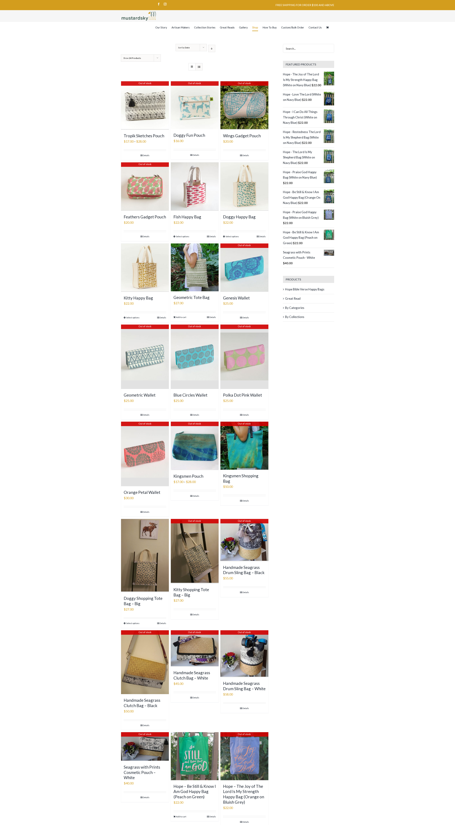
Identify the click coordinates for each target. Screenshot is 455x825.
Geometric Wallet (140, 394)
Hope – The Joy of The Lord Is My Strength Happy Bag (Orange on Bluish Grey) (243, 794)
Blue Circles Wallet (190, 394)
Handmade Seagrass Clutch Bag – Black (142, 703)
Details (146, 155)
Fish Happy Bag (187, 216)
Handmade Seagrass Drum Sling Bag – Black (243, 570)
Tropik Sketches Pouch (144, 135)
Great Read (293, 298)
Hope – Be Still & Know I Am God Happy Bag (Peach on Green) (194, 791)
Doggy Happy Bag (239, 216)
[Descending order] (211, 48)
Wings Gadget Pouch (242, 135)
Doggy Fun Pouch (189, 135)
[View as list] (199, 66)
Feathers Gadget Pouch (145, 216)
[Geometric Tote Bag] (195, 267)
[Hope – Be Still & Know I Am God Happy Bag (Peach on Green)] (195, 756)
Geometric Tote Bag (191, 297)
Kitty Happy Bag (138, 297)
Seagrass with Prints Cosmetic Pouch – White (142, 772)
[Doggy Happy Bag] (244, 186)
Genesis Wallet (236, 297)
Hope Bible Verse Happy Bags (304, 289)
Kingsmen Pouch (188, 476)
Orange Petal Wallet (142, 492)
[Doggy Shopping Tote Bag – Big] (145, 555)
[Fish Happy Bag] (195, 186)
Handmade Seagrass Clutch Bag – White (191, 675)
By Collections (294, 317)
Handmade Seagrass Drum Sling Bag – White (244, 686)
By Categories (294, 308)
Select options (182, 236)
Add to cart (181, 317)
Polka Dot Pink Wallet (242, 394)
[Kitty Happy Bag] (145, 267)
